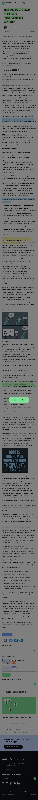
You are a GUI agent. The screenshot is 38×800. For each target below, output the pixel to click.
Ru (23, 400)
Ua (15, 400)
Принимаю (19, 796)
